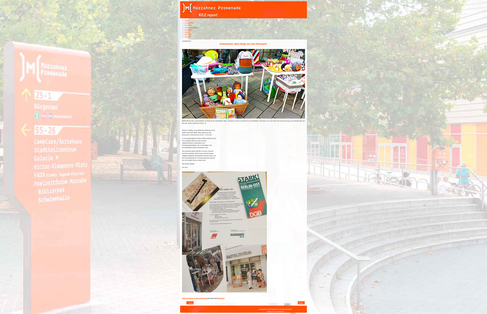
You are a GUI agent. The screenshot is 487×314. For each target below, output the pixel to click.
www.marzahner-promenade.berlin (194, 298)
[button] (478, 305)
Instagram (221, 298)
